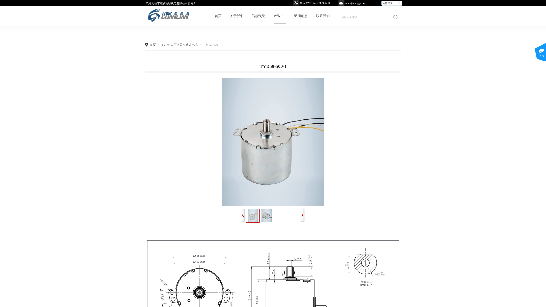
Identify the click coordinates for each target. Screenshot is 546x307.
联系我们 (323, 16)
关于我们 (237, 16)
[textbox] (363, 17)
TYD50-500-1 (212, 44)
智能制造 (259, 16)
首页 (218, 16)
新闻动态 (301, 16)
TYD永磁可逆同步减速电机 (179, 44)
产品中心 (280, 15)
